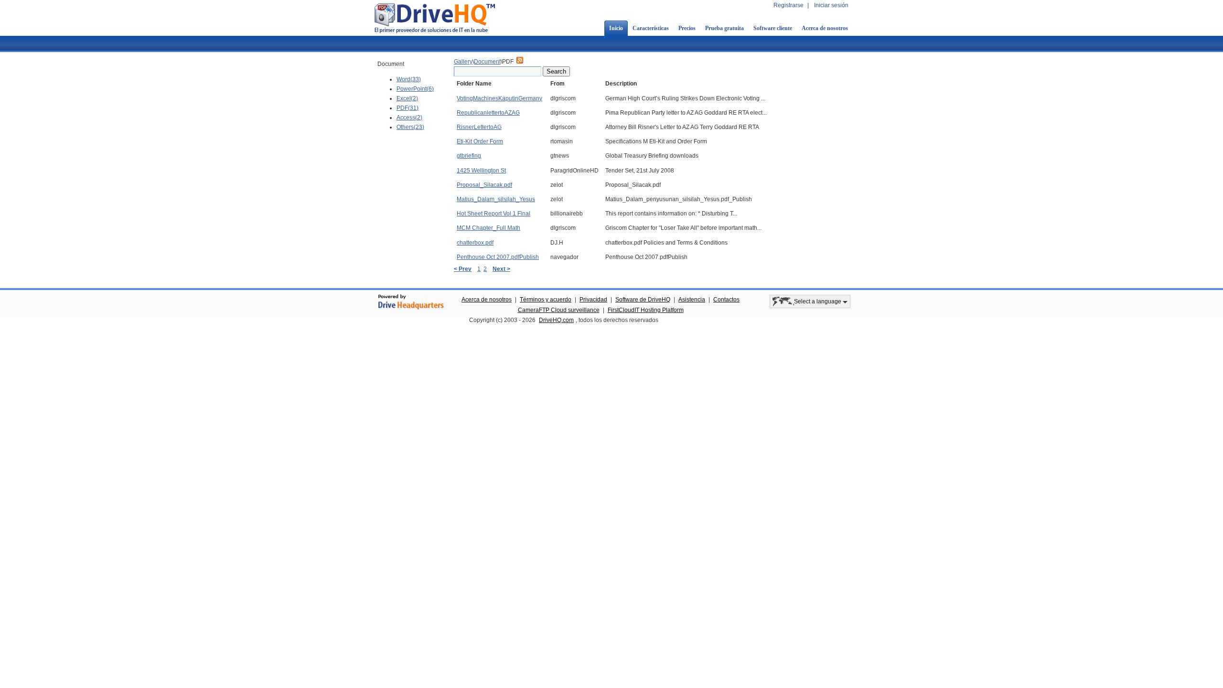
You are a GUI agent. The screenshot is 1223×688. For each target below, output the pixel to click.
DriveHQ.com (556, 320)
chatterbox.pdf (475, 242)
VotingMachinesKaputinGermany (499, 98)
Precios (687, 28)
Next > (501, 269)
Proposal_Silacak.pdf (484, 185)
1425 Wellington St (481, 170)
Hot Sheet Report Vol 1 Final (493, 213)
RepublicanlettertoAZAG (488, 112)
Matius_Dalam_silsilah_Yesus (496, 199)
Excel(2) (407, 98)
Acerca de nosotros (825, 28)
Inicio (616, 28)
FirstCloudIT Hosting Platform (646, 310)
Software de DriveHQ (642, 299)
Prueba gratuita (724, 28)
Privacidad (593, 299)
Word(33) (409, 79)
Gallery (463, 61)
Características (651, 28)
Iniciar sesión (831, 5)
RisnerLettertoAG (479, 127)
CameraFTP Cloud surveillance (559, 310)
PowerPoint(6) (415, 89)
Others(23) (410, 127)
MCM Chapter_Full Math (488, 228)
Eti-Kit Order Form (480, 141)
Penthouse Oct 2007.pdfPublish (498, 257)
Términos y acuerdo (545, 299)
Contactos (726, 299)
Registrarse (788, 5)
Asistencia (691, 299)
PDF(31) (407, 108)
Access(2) (409, 117)
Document (487, 61)
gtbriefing (469, 155)
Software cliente (772, 28)
